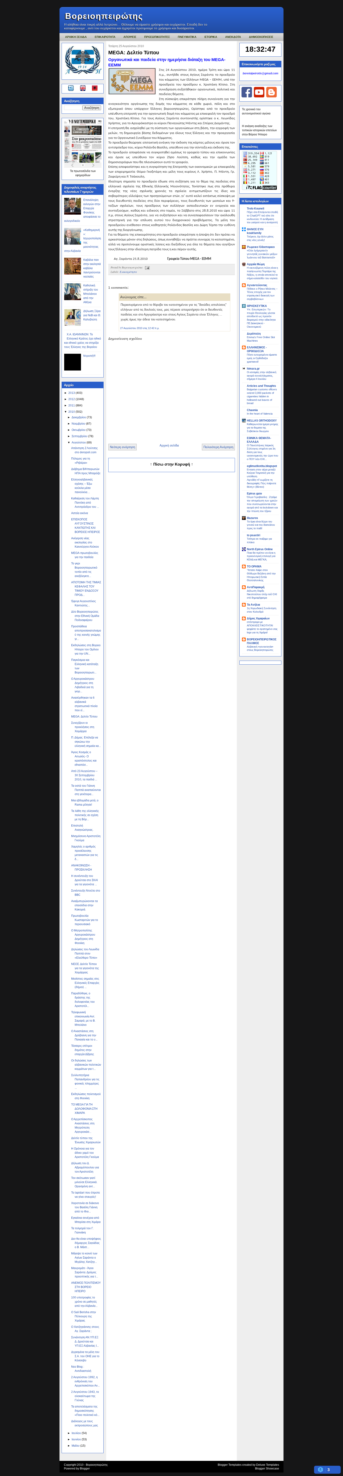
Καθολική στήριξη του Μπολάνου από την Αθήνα (90, 294)
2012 (72, 399)
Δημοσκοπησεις (261, 37)
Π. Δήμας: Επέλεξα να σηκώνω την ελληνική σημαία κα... (86, 742)
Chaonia (252, 410)
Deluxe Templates (267, 1464)
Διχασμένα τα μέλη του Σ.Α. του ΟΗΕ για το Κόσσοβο (85, 1356)
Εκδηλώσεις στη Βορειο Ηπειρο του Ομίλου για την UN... (86, 649)
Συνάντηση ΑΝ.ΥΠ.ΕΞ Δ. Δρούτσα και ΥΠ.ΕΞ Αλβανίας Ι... (85, 1341)
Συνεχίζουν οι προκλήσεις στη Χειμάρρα (82, 727)
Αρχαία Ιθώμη (256, 264)
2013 (72, 393)
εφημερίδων (82, 175)
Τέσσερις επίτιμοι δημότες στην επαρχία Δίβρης (82, 1050)
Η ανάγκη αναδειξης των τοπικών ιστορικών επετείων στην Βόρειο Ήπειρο (259, 130)
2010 (72, 411)
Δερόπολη (254, 333)
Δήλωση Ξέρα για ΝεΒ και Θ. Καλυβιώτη (92, 315)
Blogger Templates (230, 1464)
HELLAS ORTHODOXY (262, 420)
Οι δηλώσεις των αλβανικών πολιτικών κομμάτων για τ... (86, 1065)
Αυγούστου (79, 442)
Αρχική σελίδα (169, 445)
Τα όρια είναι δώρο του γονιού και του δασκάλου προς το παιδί (261, 525)
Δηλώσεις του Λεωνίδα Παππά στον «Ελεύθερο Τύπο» (85, 953)
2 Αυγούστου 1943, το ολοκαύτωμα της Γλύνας (85, 1396)
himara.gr (253, 368)
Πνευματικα (187, 37)
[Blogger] (271, 96)
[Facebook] (247, 96)
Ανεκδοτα (233, 37)
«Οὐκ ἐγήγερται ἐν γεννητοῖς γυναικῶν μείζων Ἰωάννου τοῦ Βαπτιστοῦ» (262, 254)
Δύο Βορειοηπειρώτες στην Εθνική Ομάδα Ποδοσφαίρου (85, 616)
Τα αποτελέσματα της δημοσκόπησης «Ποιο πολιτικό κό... (85, 1411)
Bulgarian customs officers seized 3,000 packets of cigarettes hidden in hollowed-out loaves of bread (262, 396)
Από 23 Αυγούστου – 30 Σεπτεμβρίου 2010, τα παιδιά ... (84, 775)
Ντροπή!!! (89, 355)
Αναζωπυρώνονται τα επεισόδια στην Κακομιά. (84, 905)
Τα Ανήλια (253, 604)
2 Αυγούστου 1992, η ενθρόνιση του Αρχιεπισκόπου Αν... (85, 1381)
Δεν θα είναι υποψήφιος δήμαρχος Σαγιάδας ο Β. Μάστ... (86, 1243)
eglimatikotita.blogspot (262, 466)
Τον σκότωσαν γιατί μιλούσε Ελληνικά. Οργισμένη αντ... (84, 1182)
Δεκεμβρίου (79, 417)
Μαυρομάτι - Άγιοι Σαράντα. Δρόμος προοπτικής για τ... (84, 1272)
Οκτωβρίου (79, 430)
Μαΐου (76, 1445)
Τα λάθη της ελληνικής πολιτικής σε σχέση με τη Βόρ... (85, 815)
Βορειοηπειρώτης (104, 16)
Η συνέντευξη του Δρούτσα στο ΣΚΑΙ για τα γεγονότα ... (84, 880)
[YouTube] (259, 96)
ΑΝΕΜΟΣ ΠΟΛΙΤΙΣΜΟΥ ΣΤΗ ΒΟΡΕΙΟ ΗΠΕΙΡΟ (86, 1287)
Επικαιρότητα (128, 272)
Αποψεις (129, 37)
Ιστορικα (210, 37)
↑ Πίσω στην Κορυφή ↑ (171, 464)
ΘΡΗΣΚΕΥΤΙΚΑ (257, 306)
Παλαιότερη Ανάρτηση (218, 447)
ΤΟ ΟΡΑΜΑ (254, 566)
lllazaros (252, 518)
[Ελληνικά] (71, 88)
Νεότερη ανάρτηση (122, 447)
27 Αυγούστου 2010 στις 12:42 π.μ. (139, 328)
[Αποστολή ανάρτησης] (146, 267)
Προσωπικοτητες (157, 37)
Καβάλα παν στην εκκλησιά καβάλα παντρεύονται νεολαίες (92, 268)
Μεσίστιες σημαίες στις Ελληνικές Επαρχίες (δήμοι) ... (85, 983)
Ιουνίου (77, 1439)
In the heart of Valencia (260, 413)
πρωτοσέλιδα (82, 171)
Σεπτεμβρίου (80, 436)
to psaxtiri (253, 535)
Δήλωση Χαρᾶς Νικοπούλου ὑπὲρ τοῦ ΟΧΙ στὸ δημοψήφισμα (262, 594)
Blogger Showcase (267, 1468)
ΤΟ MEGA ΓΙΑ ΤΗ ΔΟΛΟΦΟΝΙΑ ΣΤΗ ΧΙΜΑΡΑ (84, 1109)
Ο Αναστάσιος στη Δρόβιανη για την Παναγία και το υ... (84, 1035)
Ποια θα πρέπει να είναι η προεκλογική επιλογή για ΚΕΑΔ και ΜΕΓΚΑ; (261, 556)
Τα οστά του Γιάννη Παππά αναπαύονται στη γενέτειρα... (86, 790)
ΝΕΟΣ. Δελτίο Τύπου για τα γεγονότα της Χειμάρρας (85, 968)
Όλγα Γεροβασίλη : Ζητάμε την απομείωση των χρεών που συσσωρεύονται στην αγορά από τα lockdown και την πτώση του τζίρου (262, 504)
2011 (72, 405)
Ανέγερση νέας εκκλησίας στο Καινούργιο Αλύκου (85, 542)
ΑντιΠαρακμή (255, 587)
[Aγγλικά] (85, 88)
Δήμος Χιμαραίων (258, 618)
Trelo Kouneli (255, 208)
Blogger (85, 1468)
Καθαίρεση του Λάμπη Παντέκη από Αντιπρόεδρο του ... (85, 502)
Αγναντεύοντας (257, 285)
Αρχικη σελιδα (76, 37)
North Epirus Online (260, 549)
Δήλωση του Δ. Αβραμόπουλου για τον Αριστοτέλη (85, 1167)
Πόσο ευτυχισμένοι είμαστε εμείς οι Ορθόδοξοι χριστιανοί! (262, 358)
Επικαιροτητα (105, 37)
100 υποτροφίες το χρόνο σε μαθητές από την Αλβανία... (84, 1302)
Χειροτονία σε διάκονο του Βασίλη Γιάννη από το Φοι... (85, 1207)
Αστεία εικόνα (79, 513)
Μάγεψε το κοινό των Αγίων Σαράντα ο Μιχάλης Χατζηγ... (84, 1257)
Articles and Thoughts (261, 386)
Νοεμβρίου (79, 423)
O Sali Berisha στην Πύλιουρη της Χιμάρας (83, 1316)
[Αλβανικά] (95, 88)
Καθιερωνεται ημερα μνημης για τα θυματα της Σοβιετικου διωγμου (262, 428)
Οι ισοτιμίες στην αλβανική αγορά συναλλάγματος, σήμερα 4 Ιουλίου (261, 376)
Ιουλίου (77, 1433)
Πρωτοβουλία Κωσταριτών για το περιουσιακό (84, 920)
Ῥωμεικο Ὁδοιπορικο (261, 247)
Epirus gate (254, 493)
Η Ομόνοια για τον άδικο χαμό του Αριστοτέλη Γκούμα (85, 1153)
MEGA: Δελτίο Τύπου (84, 716)
